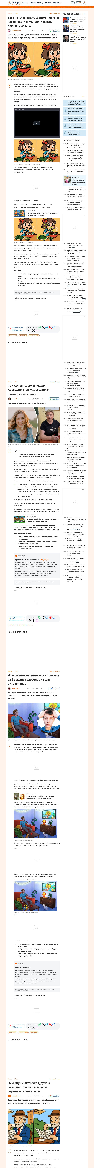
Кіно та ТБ (52, 6)
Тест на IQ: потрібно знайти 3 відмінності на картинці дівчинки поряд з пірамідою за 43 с (76, 110)
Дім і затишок (70, 6)
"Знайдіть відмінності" (27, 84)
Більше (83, 14)
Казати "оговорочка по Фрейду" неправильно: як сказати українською (75, 132)
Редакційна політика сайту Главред (35, 298)
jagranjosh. (40, 752)
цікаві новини (12, 1032)
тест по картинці (23, 1032)
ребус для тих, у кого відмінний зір (31, 262)
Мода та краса (14, 6)
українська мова (13, 625)
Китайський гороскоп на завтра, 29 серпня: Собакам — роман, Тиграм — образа (76, 118)
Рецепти (31, 6)
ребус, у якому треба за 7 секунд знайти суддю (36, 254)
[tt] (29, 330)
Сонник (64, 6)
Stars (9, 6)
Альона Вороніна (16, 399)
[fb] (53, 327)
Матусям (76, 6)
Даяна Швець (15, 688)
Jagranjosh (17, 91)
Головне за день (72, 14)
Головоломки (18, 745)
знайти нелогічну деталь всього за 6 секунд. (46, 780)
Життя (80, 6)
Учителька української (44, 477)
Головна (25, 3)
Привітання (46, 6)
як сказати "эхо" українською (44, 509)
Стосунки (21, 6)
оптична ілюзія (13, 335)
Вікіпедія (33, 983)
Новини (33, 3)
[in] (37, 330)
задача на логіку (34, 335)
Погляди (40, 3)
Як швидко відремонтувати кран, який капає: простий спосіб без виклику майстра (76, 125)
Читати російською (54, 13)
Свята (84, 6)
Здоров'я (41, 6)
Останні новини (71, 140)
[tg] (46, 327)
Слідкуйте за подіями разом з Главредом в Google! (17, 329)
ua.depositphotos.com (45, 740)
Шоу (56, 6)
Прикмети (35, 6)
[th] (43, 327)
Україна (75, 23)
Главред (20, 509)
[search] (84, 2)
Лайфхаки (59, 6)
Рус (72, 3)
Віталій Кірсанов (16, 30)
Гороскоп (26, 6)
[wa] (39, 327)
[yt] (50, 327)
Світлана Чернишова (26, 625)
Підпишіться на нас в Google (55, 31)
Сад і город (89, 6)
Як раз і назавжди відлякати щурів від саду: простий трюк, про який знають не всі (76, 102)
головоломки (23, 335)
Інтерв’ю (48, 3)
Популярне (57, 3)
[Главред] (16, 3)
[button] (9, 3)
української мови (36, 475)
